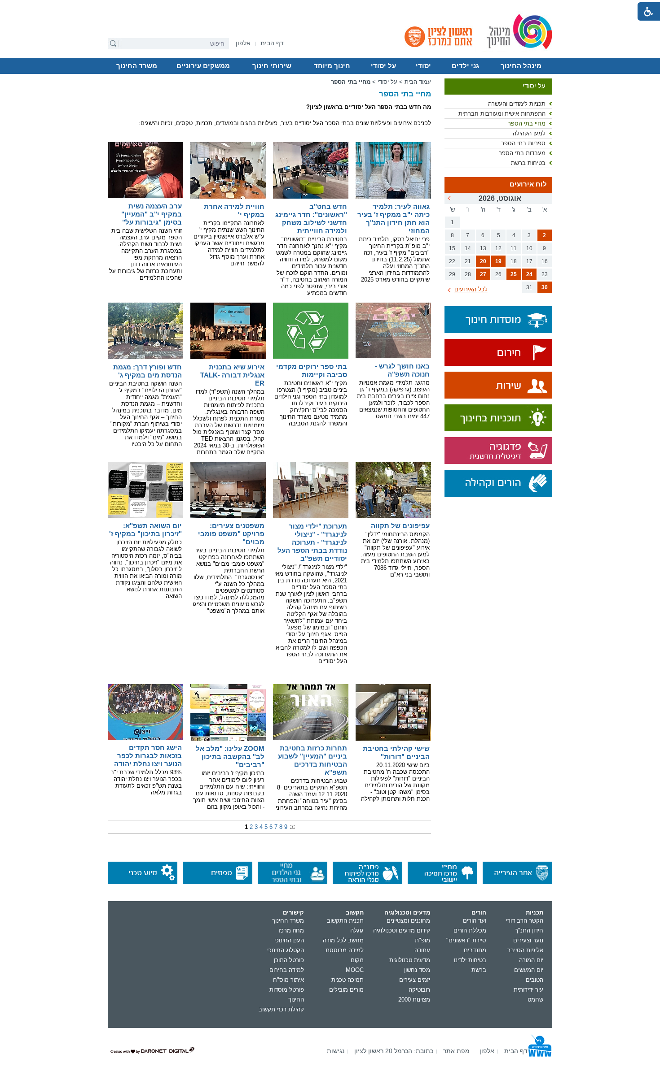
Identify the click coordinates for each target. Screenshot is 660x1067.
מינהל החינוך (521, 65)
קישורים (293, 912)
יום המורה (531, 960)
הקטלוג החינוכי (285, 950)
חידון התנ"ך (529, 930)
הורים (478, 912)
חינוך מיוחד (332, 65)
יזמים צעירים (414, 979)
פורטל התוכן (289, 960)
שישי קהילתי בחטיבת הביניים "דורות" (396, 752)
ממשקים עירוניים (203, 65)
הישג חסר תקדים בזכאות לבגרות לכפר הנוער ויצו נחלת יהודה (148, 756)
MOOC (355, 970)
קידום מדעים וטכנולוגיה (401, 930)
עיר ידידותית (528, 989)
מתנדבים (475, 950)
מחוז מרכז (291, 930)
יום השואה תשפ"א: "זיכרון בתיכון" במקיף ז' (145, 530)
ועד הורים (474, 920)
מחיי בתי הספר (527, 123)
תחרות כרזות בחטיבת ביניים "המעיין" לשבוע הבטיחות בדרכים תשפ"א (312, 760)
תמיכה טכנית (347, 979)
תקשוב (355, 912)
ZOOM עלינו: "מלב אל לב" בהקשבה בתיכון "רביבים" (230, 756)
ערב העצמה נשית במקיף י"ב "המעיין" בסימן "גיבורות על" (151, 214)
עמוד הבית (418, 81)
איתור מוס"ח (288, 979)
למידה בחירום (286, 970)
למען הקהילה (529, 133)
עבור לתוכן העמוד (330, 6)
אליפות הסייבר (525, 950)
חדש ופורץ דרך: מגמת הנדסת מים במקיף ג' (147, 371)
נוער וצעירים (528, 940)
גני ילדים (465, 65)
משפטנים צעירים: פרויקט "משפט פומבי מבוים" (231, 534)
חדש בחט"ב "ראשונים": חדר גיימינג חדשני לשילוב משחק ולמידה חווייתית (311, 218)
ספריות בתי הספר (523, 143)
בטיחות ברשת (528, 163)
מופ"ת (422, 940)
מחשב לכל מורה (343, 940)
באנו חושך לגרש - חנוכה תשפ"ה (402, 370)
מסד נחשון (417, 970)
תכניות (534, 912)
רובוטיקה (419, 989)
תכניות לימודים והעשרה (517, 103)
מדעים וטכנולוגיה (407, 912)
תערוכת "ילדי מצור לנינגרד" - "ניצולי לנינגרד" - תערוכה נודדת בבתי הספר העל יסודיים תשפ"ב (312, 542)
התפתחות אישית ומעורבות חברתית (502, 113)
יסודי (423, 65)
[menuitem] (243, 43)
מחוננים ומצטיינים (408, 920)
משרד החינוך (136, 65)
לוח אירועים (528, 184)
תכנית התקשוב (345, 920)
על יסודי (383, 65)
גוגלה (357, 930)
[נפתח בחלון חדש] (498, 353)
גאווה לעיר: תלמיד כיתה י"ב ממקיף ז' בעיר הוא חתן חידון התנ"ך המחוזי (393, 218)
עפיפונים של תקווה (400, 525)
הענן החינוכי (289, 940)
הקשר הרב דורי (524, 920)
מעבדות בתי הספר (522, 153)
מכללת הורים (469, 930)
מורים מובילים (346, 989)
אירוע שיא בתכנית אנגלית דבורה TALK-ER (232, 375)
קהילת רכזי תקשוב (281, 1009)
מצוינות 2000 (414, 999)
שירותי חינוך (271, 65)
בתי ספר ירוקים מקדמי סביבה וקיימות (311, 370)
